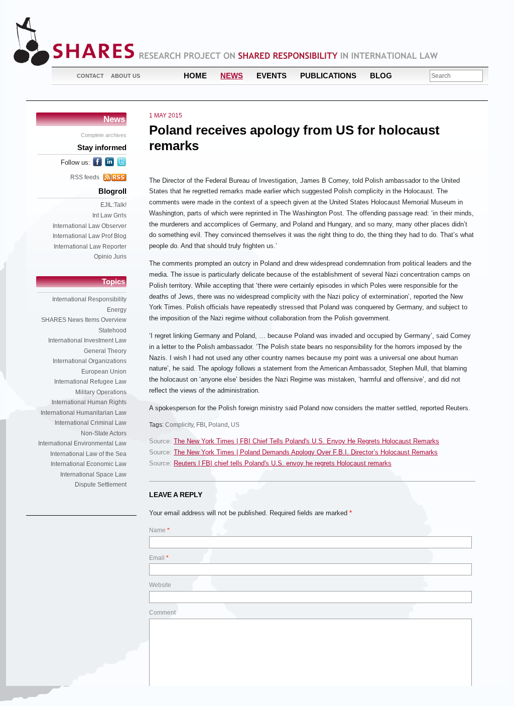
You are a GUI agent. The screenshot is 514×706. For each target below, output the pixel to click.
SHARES (74, 41)
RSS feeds (84, 177)
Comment (162, 612)
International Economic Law (88, 463)
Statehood (112, 330)
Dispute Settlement (100, 484)
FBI (200, 424)
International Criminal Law (90, 422)
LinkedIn (109, 162)
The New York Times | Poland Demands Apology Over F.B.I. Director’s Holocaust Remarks (306, 452)
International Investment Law (87, 340)
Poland (218, 424)
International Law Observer (89, 225)
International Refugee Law (90, 381)
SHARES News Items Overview (83, 319)
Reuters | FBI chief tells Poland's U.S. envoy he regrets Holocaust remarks (283, 463)
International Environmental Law (82, 443)
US (235, 424)
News (231, 75)
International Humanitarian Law (83, 412)
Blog (381, 75)
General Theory (105, 351)
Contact (90, 76)
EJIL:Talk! (113, 204)
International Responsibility (89, 299)
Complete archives (103, 135)
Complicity (179, 424)
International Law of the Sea (88, 453)
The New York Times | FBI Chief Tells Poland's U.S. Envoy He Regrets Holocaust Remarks (306, 441)
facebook (97, 162)
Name (159, 530)
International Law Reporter (90, 246)
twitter (121, 162)
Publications (328, 75)
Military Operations (100, 392)
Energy (116, 309)
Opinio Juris (110, 256)
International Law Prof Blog (89, 236)
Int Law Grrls (109, 215)
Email (159, 557)
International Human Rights (89, 402)
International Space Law (93, 474)
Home (195, 75)
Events (271, 75)
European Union (103, 371)
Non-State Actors (103, 433)
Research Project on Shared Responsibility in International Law (288, 55)
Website (160, 585)
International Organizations (89, 361)
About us (125, 76)
